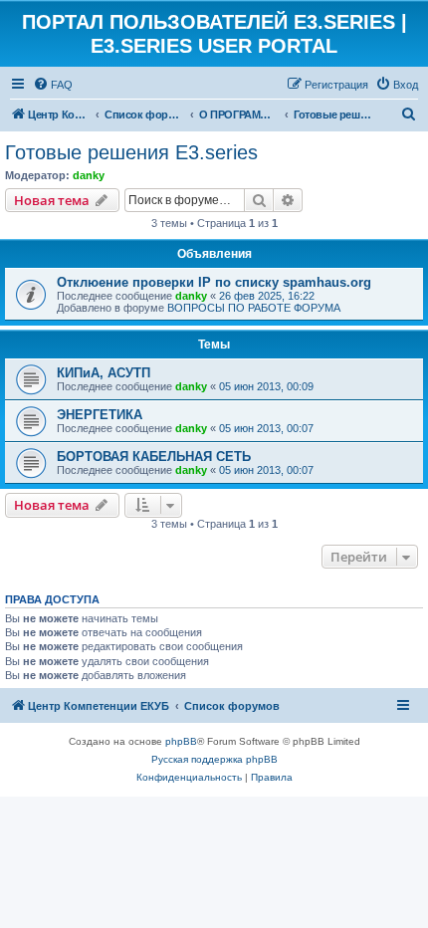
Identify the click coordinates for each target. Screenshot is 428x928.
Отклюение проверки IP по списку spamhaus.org (214, 282)
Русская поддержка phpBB (214, 759)
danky (89, 175)
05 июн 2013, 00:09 (266, 386)
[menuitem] (53, 85)
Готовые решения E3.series (131, 152)
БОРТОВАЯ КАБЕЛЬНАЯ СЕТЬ (154, 456)
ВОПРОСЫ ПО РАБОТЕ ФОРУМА (253, 308)
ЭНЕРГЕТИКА (99, 414)
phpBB (181, 741)
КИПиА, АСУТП (103, 372)
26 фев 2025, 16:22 (267, 296)
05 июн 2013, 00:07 (266, 428)
